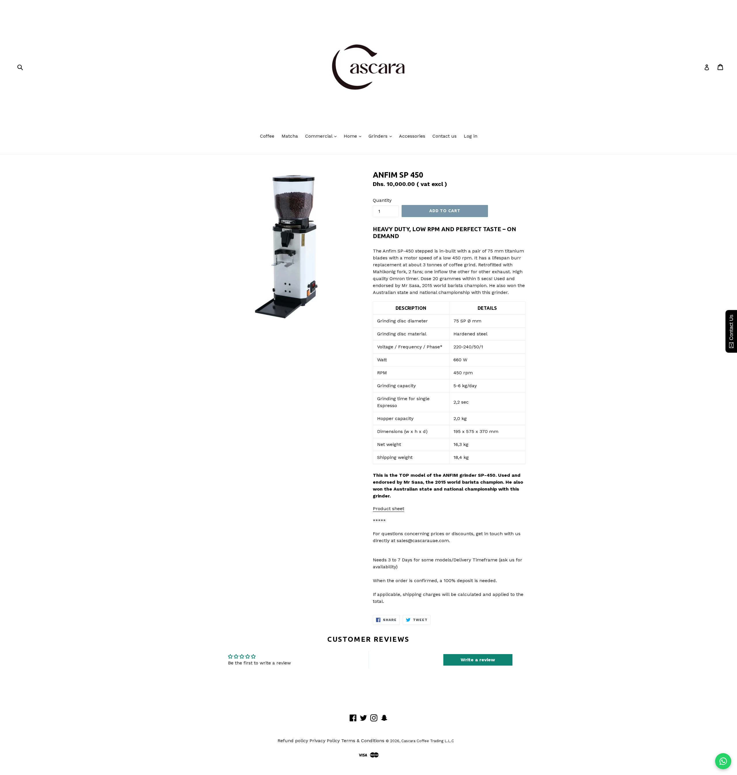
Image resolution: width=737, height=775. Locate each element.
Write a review (478, 659)
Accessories (412, 136)
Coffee (267, 136)
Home (351, 136)
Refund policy (293, 740)
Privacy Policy (324, 740)
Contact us (444, 136)
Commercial (319, 136)
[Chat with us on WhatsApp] (723, 761)
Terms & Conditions (362, 740)
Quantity (382, 200)
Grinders (378, 136)
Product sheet (388, 508)
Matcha (290, 136)
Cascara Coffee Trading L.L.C (427, 741)
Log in (470, 136)
